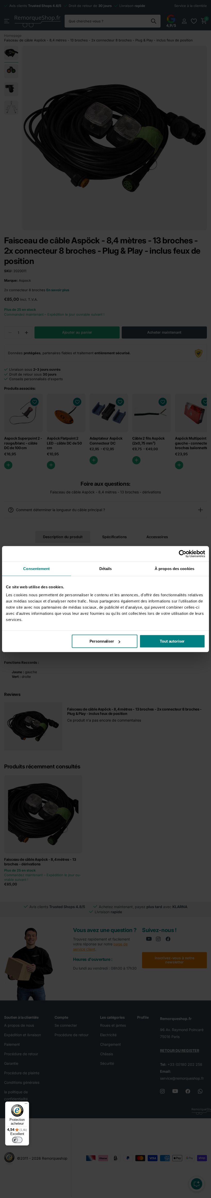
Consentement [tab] (36, 568)
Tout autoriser (172, 641)
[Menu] (26, 1105)
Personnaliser (102, 641)
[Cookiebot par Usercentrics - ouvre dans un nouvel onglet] (182, 553)
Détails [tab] (105, 568)
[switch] (17, 1140)
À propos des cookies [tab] (174, 568)
